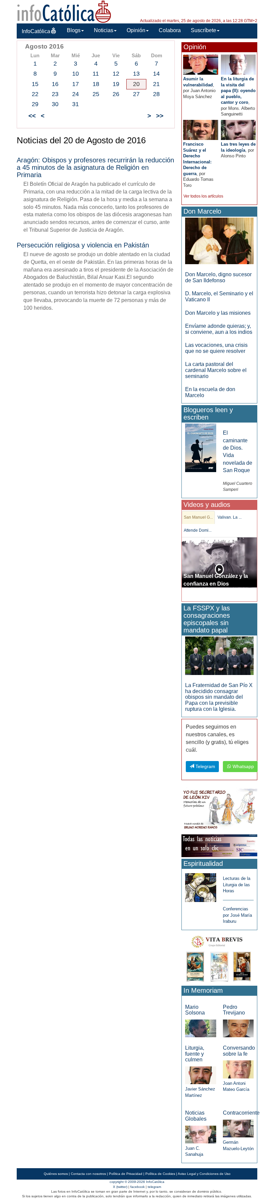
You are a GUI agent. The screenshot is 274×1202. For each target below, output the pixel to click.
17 (75, 84)
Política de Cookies (160, 1174)
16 (55, 84)
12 (116, 73)
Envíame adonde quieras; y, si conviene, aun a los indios (218, 329)
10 (75, 73)
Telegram (204, 766)
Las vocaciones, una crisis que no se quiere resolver (216, 348)
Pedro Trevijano (234, 1010)
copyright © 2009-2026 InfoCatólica (137, 1182)
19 (116, 84)
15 (35, 84)
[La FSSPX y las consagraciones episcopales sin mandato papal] (219, 655)
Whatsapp (242, 766)
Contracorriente (241, 1113)
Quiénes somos (56, 1174)
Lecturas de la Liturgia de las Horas (236, 884)
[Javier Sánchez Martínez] (200, 1074)
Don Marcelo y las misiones (218, 313)
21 (156, 84)
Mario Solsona (195, 1010)
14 (156, 73)
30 (55, 104)
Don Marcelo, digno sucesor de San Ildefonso (218, 277)
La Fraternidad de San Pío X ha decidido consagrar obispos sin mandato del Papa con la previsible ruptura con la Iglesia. (219, 696)
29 (35, 104)
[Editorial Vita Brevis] (219, 957)
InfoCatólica (36, 31)
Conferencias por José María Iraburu (237, 915)
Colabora (170, 30)
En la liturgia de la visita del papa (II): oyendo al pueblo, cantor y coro (238, 90)
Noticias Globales (196, 1116)
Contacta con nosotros (88, 1174)
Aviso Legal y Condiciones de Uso (204, 1174)
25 (96, 94)
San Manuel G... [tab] (198, 517)
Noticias (103, 30)
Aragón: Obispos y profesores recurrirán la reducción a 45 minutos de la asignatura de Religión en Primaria (95, 167)
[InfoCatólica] (64, 11)
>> (159, 115)
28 (156, 94)
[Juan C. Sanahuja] (200, 1134)
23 (55, 94)
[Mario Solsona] (200, 1028)
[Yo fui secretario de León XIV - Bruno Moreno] (219, 810)
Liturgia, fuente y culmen (194, 1053)
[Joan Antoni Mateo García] (238, 1069)
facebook (137, 1187)
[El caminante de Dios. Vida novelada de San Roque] (200, 447)
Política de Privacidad (125, 1174)
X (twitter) (120, 1187)
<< (32, 115)
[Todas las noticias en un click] (219, 845)
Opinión (136, 30)
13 (136, 73)
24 (75, 94)
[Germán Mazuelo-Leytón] (238, 1128)
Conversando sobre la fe (239, 1051)
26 (116, 94)
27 (136, 94)
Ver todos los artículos (203, 196)
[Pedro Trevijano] (238, 1028)
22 (35, 94)
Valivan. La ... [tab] (230, 517)
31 (75, 104)
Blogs (74, 30)
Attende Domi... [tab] (198, 530)
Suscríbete (203, 30)
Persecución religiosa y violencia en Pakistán (83, 245)
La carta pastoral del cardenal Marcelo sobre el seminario (216, 370)
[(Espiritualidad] (200, 885)
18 (96, 84)
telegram (154, 1187)
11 (96, 73)
